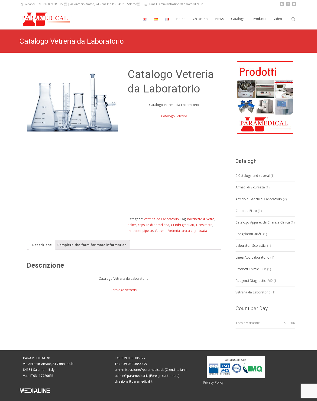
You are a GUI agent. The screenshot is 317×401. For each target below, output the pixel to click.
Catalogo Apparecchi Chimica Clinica (263, 222)
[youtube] (294, 5)
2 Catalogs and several (253, 175)
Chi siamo (200, 18)
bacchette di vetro (200, 219)
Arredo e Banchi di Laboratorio (259, 199)
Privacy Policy (213, 382)
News (219, 18)
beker (132, 225)
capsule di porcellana (153, 225)
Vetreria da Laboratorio (161, 219)
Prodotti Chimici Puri (251, 269)
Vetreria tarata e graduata (187, 230)
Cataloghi (238, 18)
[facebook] (282, 5)
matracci (134, 230)
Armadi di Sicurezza (250, 187)
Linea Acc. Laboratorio (252, 257)
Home (180, 18)
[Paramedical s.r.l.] (42, 17)
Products (259, 18)
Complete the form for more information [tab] (91, 245)
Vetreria (160, 230)
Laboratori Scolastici (251, 245)
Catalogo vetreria (174, 116)
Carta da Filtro (246, 210)
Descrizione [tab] (42, 245)
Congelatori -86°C (249, 234)
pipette (147, 230)
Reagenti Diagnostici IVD (254, 280)
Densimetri (204, 225)
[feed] (288, 5)
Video (278, 18)
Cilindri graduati (182, 225)
